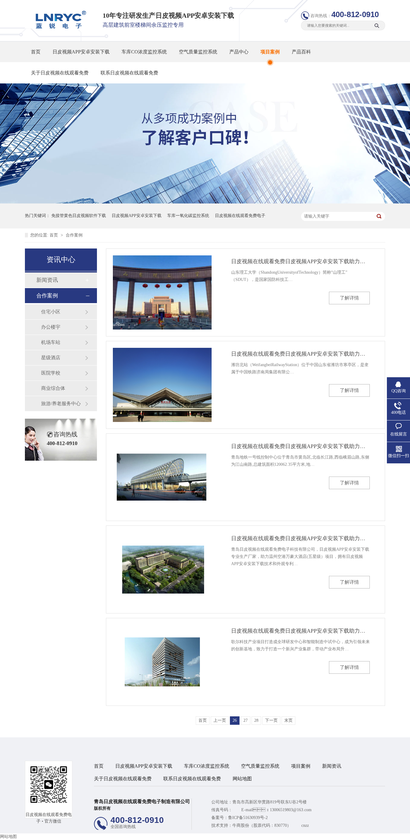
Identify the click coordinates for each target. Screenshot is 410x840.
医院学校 (50, 372)
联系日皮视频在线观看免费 (129, 72)
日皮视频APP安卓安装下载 (81, 51)
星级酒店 (50, 357)
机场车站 (50, 342)
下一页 (271, 720)
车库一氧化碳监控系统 (188, 215)
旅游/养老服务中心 (61, 403)
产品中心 (239, 51)
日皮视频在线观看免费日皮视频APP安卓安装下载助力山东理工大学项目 (300, 261)
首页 (36, 51)
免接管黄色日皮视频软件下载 (78, 215)
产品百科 (301, 51)
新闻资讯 (47, 280)
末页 (288, 720)
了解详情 (349, 297)
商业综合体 (53, 388)
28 (256, 720)
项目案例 (270, 51)
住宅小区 (50, 311)
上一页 (219, 720)
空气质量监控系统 (198, 51)
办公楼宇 (50, 327)
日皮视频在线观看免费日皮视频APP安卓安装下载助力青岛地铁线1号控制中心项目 (300, 446)
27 (245, 720)
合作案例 (74, 235)
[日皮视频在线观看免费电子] (59, 27)
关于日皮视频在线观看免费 (60, 72)
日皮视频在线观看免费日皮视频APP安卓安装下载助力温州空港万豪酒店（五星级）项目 (300, 538)
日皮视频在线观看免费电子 (240, 215)
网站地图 (242, 778)
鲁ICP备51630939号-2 (248, 817)
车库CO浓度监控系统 (144, 51)
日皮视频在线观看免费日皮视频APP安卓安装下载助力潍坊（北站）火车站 (300, 354)
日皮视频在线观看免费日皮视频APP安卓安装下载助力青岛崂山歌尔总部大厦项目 (300, 631)
